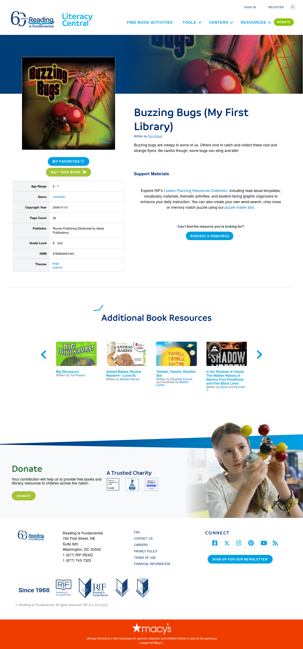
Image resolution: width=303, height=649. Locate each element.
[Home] (35, 13)
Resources (253, 22)
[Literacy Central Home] (77, 13)
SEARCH (293, 7)
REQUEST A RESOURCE (209, 236)
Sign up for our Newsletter (240, 559)
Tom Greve (155, 136)
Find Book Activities (150, 22)
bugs (56, 263)
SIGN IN (250, 7)
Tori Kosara (77, 375)
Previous (43, 354)
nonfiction (59, 196)
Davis (224, 387)
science (57, 267)
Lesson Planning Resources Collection (195, 190)
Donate (24, 496)
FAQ (137, 532)
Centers (218, 22)
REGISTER (276, 7)
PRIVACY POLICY (145, 551)
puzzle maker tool (239, 207)
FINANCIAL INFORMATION (152, 564)
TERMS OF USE (147, 557)
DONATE (284, 22)
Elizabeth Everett (181, 379)
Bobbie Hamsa (129, 379)
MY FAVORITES (67, 161)
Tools (189, 22)
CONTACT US (144, 538)
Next (259, 354)
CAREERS (141, 545)
